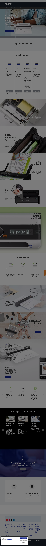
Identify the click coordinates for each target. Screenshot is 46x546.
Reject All (23, 540)
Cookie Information (9, 539)
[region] (14, 540)
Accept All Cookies (23, 538)
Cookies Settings (23, 542)
